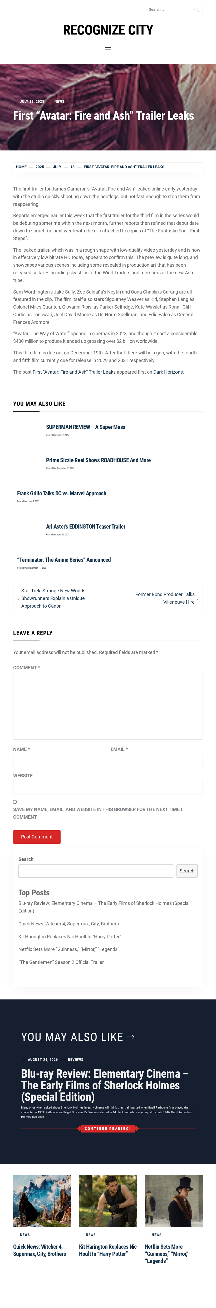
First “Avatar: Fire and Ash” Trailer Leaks (74, 372)
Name (21, 749)
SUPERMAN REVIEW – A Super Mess (85, 427)
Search (25, 859)
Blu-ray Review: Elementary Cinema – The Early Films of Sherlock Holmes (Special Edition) (104, 907)
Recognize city (108, 30)
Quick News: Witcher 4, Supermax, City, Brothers (68, 923)
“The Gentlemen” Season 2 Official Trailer (61, 962)
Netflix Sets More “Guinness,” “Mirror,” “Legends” (68, 949)
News (60, 101)
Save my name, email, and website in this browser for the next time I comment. (97, 813)
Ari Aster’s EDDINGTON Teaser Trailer (85, 526)
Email (119, 749)
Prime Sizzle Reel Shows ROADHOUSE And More (98, 460)
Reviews (76, 1059)
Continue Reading (107, 1128)
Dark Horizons (168, 372)
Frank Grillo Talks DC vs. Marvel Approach (61, 493)
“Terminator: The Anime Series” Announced (64, 560)
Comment (26, 667)
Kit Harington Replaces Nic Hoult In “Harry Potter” (69, 936)
